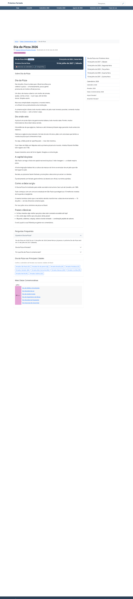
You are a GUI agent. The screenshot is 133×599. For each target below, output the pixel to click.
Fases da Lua (113, 8)
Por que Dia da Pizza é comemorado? (28, 252)
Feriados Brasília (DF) (57, 266)
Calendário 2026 (44, 8)
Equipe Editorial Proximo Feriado (26, 50)
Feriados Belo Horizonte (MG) (40, 270)
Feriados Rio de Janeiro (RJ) (40, 266)
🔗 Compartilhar (40, 67)
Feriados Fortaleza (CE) (72, 266)
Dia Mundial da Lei (28, 291)
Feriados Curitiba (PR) (73, 270)
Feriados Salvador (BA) (22, 270)
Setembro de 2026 (95, 8)
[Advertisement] (66, 25)
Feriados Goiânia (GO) (36, 273)
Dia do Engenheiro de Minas (31, 297)
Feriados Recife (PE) (22, 273)
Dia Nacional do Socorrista (30, 303)
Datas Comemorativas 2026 (28, 41)
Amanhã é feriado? (93, 99)
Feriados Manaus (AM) (58, 270)
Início (16, 41)
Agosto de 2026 (78, 8)
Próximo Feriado (15, 3)
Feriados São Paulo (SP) (23, 266)
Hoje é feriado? (91, 95)
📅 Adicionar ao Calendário (24, 67)
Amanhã (29, 8)
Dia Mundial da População (30, 300)
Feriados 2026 (61, 8)
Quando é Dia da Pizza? (23, 235)
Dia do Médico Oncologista (30, 288)
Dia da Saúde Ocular (28, 294)
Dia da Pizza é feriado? (23, 247)
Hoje (17, 8)
